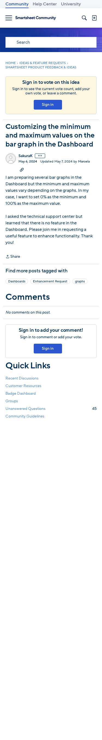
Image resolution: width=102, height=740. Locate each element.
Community (17, 4)
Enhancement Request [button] (50, 281)
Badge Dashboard (20, 393)
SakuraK (25, 156)
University (71, 4)
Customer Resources (23, 385)
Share (12, 257)
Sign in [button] (48, 104)
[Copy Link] (21, 169)
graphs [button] (80, 281)
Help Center (45, 4)
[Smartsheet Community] (35, 18)
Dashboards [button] (16, 281)
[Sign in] (94, 18)
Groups (11, 401)
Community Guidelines (24, 416)
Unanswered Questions (51, 408)
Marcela (84, 161)
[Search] (84, 18)
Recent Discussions (21, 378)
